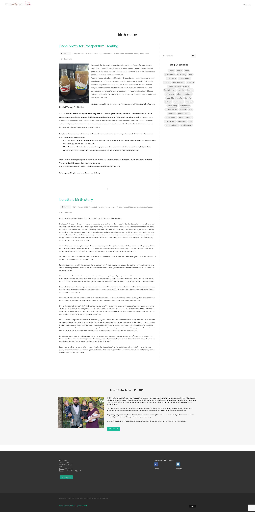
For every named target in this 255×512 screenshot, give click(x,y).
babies (179, 71)
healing (136, 54)
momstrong (172, 106)
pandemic (172, 113)
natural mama (171, 109)
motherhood (185, 106)
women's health (171, 125)
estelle (186, 86)
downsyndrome (174, 86)
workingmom (186, 125)
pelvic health (170, 117)
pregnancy (182, 121)
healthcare (170, 94)
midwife (145, 207)
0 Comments (67, 59)
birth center (120, 54)
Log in (192, 506)
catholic (167, 82)
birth (116, 207)
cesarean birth (178, 82)
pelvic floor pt (184, 113)
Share (65, 53)
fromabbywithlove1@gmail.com (74, 471)
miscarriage (178, 102)
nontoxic (183, 109)
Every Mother (169, 90)
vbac (151, 207)
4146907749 (68, 469)
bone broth (129, 54)
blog (190, 74)
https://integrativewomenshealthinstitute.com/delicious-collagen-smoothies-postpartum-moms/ (89, 166)
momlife (189, 102)
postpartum (144, 54)
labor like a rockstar (174, 98)
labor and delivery (184, 94)
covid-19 (190, 82)
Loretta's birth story (76, 199)
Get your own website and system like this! (73, 506)
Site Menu (247, 5)
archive (171, 71)
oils (190, 109)
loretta (138, 207)
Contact (114, 429)
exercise (181, 90)
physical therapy (185, 117)
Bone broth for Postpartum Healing (88, 46)
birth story (132, 207)
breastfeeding (184, 78)
